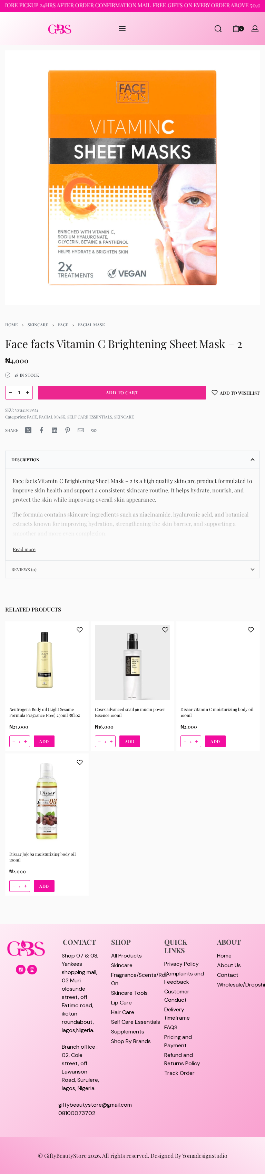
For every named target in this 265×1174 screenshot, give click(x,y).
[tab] (132, 460)
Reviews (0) (24, 569)
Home (11, 324)
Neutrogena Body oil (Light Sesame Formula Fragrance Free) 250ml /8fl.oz (44, 712)
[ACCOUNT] (255, 28)
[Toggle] (24, 549)
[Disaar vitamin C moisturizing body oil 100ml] (218, 662)
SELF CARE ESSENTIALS (89, 417)
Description (25, 459)
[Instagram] (32, 969)
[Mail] (81, 430)
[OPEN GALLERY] (132, 177)
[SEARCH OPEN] (218, 28)
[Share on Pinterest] (68, 430)
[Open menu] (122, 28)
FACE (63, 324)
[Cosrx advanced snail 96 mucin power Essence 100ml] (132, 662)
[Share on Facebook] (41, 430)
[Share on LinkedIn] (54, 430)
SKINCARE (38, 324)
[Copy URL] (94, 430)
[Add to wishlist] (80, 630)
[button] (44, 741)
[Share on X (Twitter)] (28, 430)
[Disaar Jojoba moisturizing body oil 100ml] (47, 801)
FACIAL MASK (91, 324)
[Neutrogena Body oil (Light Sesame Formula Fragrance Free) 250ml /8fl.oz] (47, 662)
